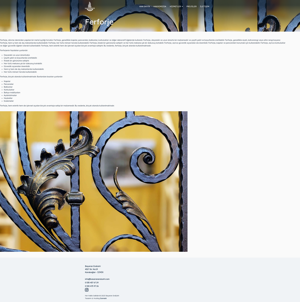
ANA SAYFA (144, 6)
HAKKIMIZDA (159, 6)
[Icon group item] (88, 290)
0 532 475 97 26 (92, 286)
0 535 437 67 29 (91, 282)
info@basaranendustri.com (97, 279)
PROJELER (191, 6)
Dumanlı (103, 298)
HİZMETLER (175, 6)
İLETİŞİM (204, 6)
